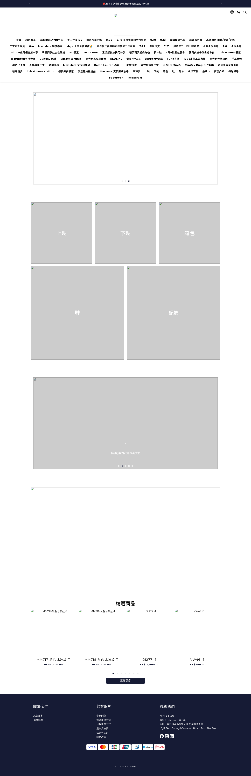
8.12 (163, 39)
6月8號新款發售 (175, 52)
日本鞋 (158, 52)
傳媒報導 (233, 71)
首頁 (18, 39)
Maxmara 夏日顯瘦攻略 (114, 71)
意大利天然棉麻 (219, 58)
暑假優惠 (236, 46)
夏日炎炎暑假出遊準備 (202, 52)
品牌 (205, 71)
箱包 (165, 71)
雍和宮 (137, 71)
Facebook (116, 77)
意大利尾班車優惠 (96, 58)
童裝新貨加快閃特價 (113, 52)
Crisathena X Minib (40, 71)
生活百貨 (193, 71)
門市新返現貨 (17, 46)
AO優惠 (74, 52)
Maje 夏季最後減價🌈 (80, 46)
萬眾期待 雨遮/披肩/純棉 (220, 39)
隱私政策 (101, 737)
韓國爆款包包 (177, 39)
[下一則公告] (221, 3)
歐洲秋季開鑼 (94, 39)
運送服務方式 (103, 719)
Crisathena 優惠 (230, 52)
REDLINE (116, 58)
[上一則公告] (29, 3)
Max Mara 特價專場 (50, 46)
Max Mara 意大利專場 (76, 65)
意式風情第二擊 (150, 65)
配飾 (181, 71)
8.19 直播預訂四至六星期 (131, 39)
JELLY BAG (90, 52)
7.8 (225, 46)
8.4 (31, 46)
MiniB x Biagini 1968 (199, 65)
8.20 (109, 39)
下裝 (156, 71)
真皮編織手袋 (37, 65)
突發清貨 (155, 46)
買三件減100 (74, 39)
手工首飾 (237, 58)
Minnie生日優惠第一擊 (24, 52)
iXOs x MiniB (172, 65)
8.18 (153, 39)
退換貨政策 (102, 728)
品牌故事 (38, 715)
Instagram (135, 77)
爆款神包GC (134, 58)
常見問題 (101, 715)
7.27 (142, 46)
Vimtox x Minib (71, 58)
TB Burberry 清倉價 (22, 58)
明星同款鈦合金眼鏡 (53, 52)
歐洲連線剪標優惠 (228, 65)
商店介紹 (219, 71)
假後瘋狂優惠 (66, 71)
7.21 (166, 46)
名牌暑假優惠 (211, 46)
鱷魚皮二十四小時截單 (186, 46)
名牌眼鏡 (54, 65)
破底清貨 (17, 71)
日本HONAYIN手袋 (51, 39)
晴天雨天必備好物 (139, 52)
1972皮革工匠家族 (195, 58)
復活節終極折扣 (87, 71)
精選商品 (30, 39)
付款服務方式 (103, 724)
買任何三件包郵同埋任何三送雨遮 (116, 46)
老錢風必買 (195, 39)
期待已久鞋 (18, 65)
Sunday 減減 (48, 58)
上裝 (147, 71)
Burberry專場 (154, 58)
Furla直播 (173, 58)
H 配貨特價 (130, 65)
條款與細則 (102, 732)
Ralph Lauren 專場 (107, 65)
